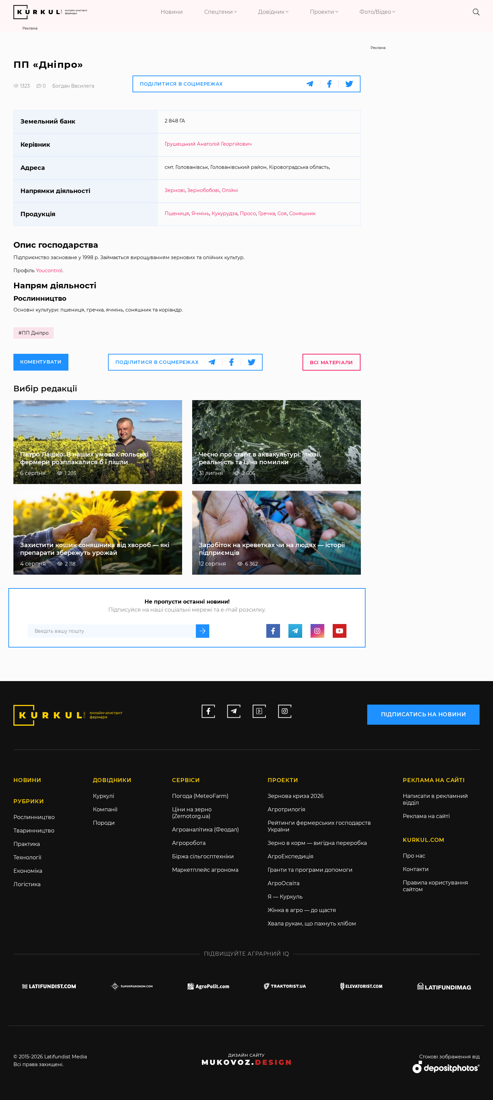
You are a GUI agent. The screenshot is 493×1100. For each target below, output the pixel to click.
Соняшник (302, 213)
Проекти (322, 12)
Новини (172, 12)
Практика (26, 844)
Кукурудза (224, 213)
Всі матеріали (331, 363)
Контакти (416, 869)
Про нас (414, 856)
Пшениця (177, 213)
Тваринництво (33, 830)
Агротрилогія (287, 809)
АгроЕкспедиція (291, 856)
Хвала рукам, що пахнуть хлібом (312, 923)
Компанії (105, 809)
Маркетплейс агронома (205, 870)
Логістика (27, 884)
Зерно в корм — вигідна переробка (317, 843)
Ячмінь (200, 213)
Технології (27, 857)
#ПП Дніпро (33, 333)
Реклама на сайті (426, 816)
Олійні (230, 190)
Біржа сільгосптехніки (203, 856)
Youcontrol (49, 271)
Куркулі (103, 796)
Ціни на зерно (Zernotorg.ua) (192, 812)
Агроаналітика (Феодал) (205, 829)
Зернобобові (203, 190)
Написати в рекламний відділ (435, 799)
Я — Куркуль (285, 897)
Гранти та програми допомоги (310, 870)
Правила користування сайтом (435, 886)
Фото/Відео (376, 12)
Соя (282, 213)
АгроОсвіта (283, 883)
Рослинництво (34, 817)
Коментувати (41, 362)
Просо (248, 213)
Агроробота (189, 843)
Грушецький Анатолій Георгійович (208, 144)
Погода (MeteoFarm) (200, 796)
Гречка (266, 213)
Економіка (27, 871)
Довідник (272, 12)
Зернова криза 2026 (296, 796)
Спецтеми (219, 12)
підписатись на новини (423, 714)
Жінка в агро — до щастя (302, 910)
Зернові (175, 190)
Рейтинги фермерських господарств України (319, 826)
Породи (104, 823)
